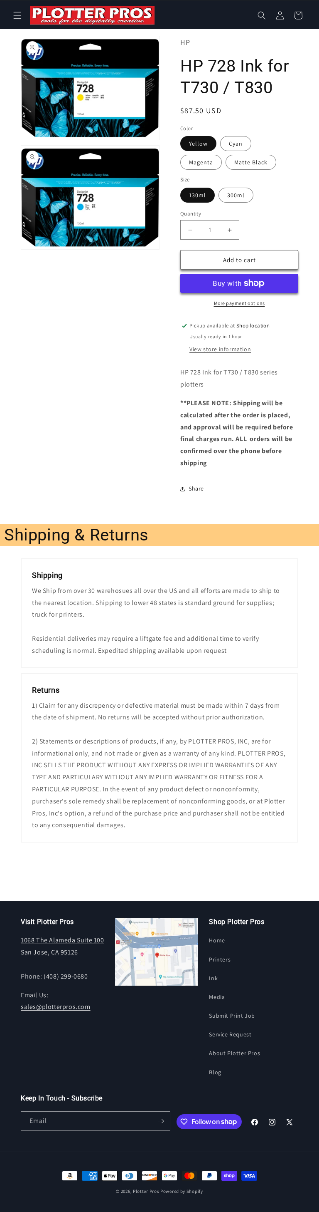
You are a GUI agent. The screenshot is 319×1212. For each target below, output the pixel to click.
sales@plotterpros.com (56, 1006)
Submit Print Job (232, 1015)
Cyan (236, 143)
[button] (17, 15)
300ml (236, 195)
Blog (215, 1072)
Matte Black (250, 162)
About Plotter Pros (234, 1053)
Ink (213, 978)
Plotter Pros (146, 1191)
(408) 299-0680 (66, 976)
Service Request (230, 1034)
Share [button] (196, 488)
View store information (220, 349)
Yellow (198, 143)
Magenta (201, 162)
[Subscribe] (161, 1121)
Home (217, 940)
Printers (220, 959)
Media (217, 997)
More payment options (239, 303)
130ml (197, 195)
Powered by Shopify (181, 1191)
